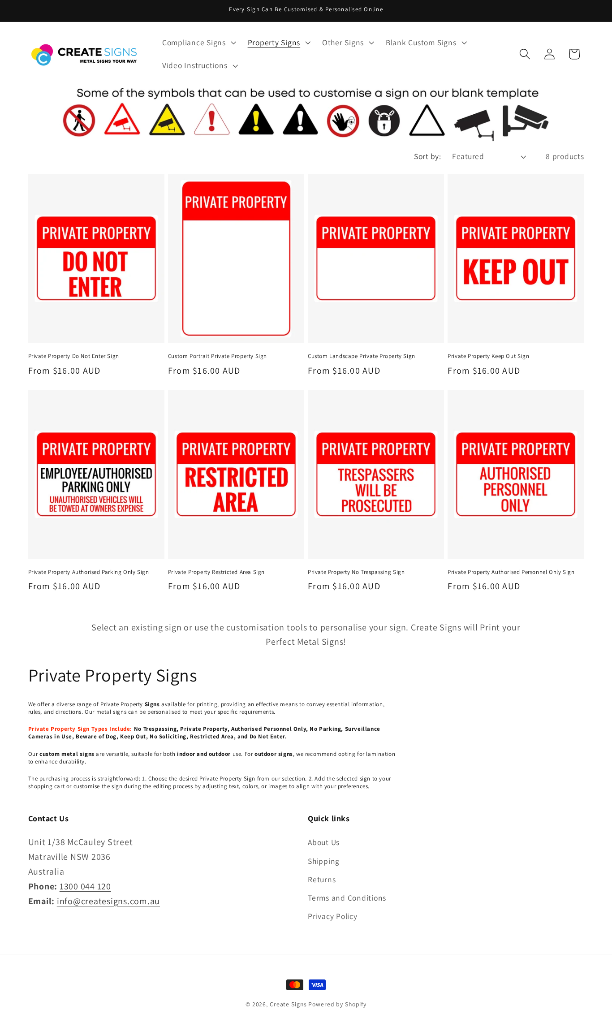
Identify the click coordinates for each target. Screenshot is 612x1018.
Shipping (324, 861)
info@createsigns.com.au (108, 901)
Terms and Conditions (347, 898)
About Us (324, 842)
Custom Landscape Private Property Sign (361, 356)
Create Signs (288, 1004)
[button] (198, 42)
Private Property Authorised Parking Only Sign (88, 572)
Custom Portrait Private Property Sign (217, 356)
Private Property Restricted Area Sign (216, 572)
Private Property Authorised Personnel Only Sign (511, 572)
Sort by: (427, 156)
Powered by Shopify (337, 1004)
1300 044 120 (85, 886)
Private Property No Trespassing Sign (356, 572)
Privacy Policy (333, 916)
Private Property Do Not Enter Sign (73, 356)
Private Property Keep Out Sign (488, 356)
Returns (322, 879)
